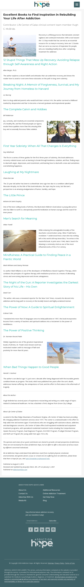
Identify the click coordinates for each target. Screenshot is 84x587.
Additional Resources (51, 490)
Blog (45, 500)
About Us (22, 490)
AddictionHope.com (20, 469)
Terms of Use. (70, 563)
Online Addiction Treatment (54, 493)
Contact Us (23, 493)
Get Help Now (48, 497)
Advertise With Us (26, 497)
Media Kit (22, 500)
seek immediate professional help (38, 458)
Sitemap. (51, 563)
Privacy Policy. (59, 563)
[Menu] (77, 5)
